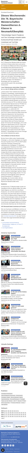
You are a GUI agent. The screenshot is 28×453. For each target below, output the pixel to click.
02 (16, 411)
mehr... (3, 418)
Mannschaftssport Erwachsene (8, 395)
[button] (3, 450)
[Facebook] (5, 445)
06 (8, 411)
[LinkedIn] (13, 445)
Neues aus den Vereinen (7, 400)
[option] (7, 427)
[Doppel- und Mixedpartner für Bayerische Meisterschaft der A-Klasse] (5, 276)
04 (12, 411)
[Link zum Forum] (2, 445)
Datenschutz (16, 451)
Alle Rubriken (4, 404)
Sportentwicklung (5, 399)
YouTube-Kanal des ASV (10, 216)
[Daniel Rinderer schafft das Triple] (5, 237)
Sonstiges (22, 399)
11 (6, 412)
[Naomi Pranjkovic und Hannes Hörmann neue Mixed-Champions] (5, 331)
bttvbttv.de (4, 435)
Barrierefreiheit (9, 451)
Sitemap (11, 449)
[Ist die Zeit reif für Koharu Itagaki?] (5, 291)
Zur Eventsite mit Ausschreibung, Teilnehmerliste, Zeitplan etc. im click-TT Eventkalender (12, 224)
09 (10, 412)
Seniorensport (19, 395)
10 (8, 412)
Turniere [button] (3, 8)
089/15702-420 (6, 437)
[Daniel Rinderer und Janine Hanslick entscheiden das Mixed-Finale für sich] (5, 248)
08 (4, 411)
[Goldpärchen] (5, 319)
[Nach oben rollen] (25, 449)
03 (14, 411)
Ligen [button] (2, 5)
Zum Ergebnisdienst (7, 227)
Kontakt (6, 449)
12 (4, 412)
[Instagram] (10, 445)
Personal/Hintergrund (15, 399)
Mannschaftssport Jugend (17, 397)
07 (6, 411)
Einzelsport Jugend (5, 397)
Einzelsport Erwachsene (6, 393)
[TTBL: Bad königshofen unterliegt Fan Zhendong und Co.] (5, 365)
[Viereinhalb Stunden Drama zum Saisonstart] (5, 378)
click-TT (15, 400)
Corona (23, 402)
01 (18, 411)
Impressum (17, 449)
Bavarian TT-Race (22, 400)
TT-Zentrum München (16, 402)
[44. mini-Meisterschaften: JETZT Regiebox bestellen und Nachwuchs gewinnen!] (5, 350)
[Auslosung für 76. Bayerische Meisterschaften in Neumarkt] (5, 262)
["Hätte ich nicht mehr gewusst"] (5, 306)
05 (10, 411)
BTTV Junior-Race (5, 402)
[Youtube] (8, 445)
